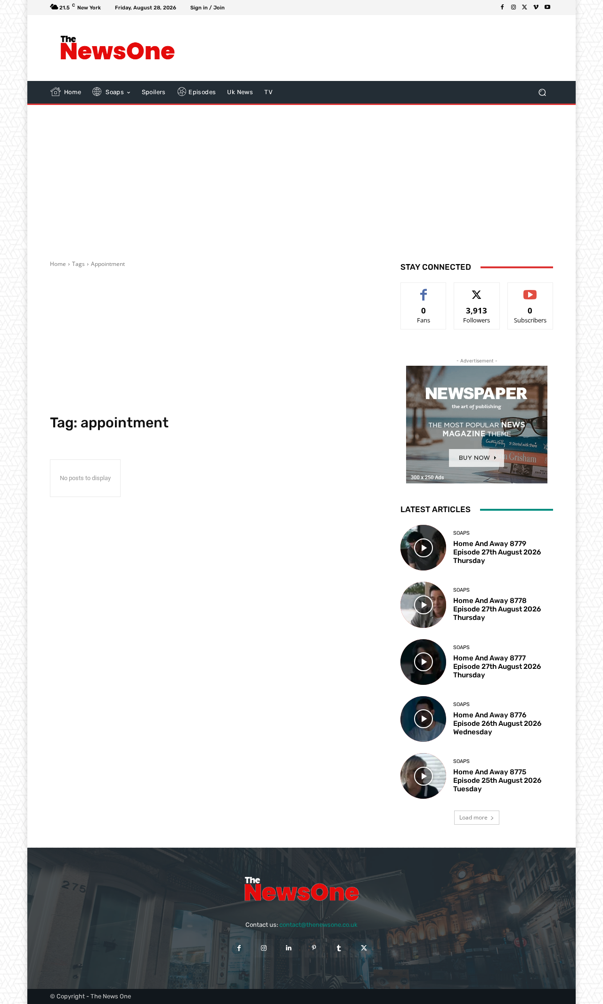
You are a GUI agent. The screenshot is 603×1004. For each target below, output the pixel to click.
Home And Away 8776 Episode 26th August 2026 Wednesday (497, 723)
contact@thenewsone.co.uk (318, 924)
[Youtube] (547, 7)
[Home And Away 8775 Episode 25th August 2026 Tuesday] (423, 776)
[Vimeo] (536, 7)
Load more (473, 817)
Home (58, 264)
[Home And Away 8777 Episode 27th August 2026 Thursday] (423, 662)
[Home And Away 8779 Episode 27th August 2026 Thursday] (423, 547)
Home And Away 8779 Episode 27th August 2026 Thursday (497, 552)
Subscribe (530, 289)
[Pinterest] (314, 948)
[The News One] (117, 48)
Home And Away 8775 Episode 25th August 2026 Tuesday (497, 780)
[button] (542, 92)
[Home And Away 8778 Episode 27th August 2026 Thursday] (423, 604)
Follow (477, 289)
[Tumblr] (339, 948)
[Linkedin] (289, 948)
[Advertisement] (379, 48)
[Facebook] (502, 7)
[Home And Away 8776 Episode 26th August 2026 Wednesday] (423, 719)
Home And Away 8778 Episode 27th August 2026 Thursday (497, 609)
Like (423, 289)
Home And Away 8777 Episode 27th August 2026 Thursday (497, 666)
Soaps (461, 533)
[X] (524, 7)
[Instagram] (513, 7)
